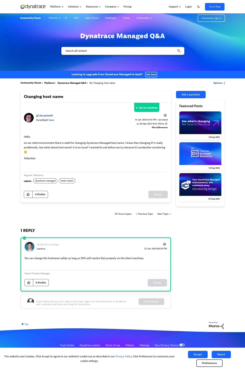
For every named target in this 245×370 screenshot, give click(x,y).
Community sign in (211, 18)
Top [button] (26, 324)
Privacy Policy (124, 356)
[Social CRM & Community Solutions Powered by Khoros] (216, 325)
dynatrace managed (45, 180)
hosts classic (67, 180)
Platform (53, 18)
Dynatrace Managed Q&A (72, 83)
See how (151, 74)
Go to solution (148, 107)
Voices (126, 18)
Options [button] (217, 83)
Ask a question (191, 94)
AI (66, 18)
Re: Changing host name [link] (102, 83)
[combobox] (122, 51)
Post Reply (151, 301)
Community (142, 18)
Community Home (30, 18)
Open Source (91, 18)
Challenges (110, 18)
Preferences (209, 363)
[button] (198, 354)
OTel (76, 18)
